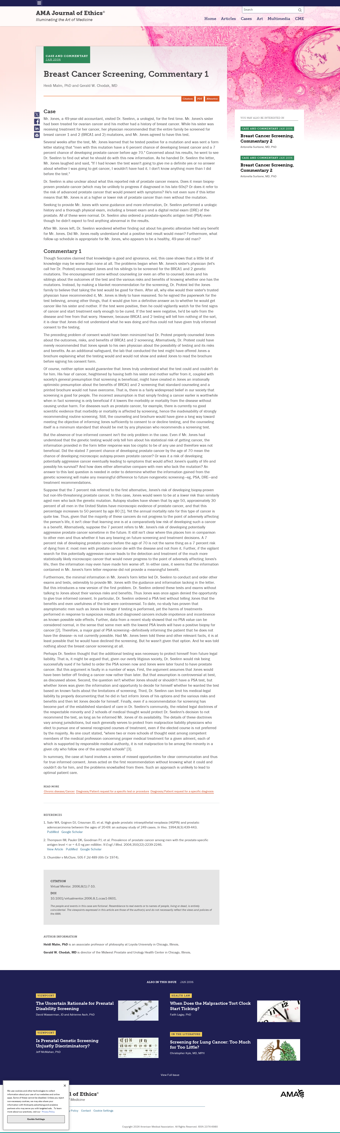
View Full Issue (170, 1075)
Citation (188, 98)
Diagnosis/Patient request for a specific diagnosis (182, 791)
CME (299, 18)
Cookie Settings (103, 1110)
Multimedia (279, 18)
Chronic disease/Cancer (59, 791)
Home (210, 18)
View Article (55, 849)
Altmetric (212, 98)
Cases (246, 18)
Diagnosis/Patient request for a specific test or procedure (112, 791)
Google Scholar (72, 832)
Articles (228, 18)
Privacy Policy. (48, 1111)
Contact (86, 1110)
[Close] (65, 1085)
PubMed (53, 832)
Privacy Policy (69, 1110)
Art (260, 18)
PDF (199, 98)
